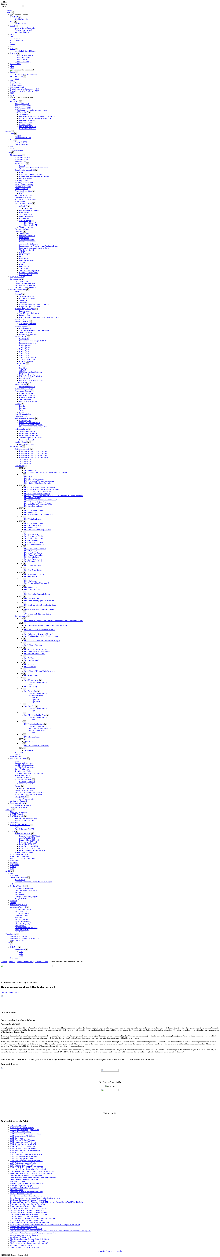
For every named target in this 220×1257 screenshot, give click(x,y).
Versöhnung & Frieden (27, 324)
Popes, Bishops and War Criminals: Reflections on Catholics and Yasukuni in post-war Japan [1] (45, 1225)
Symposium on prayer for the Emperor (24, 1235)
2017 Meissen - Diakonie (33, 645)
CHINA (22, 252)
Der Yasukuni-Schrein (18, 1181)
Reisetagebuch (20, 949)
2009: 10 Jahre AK (31, 225)
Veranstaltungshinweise (18, 905)
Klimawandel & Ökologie (24, 389)
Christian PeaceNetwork (23, 30)
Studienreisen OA (16, 150)
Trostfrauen (19, 231)
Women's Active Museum (24, 790)
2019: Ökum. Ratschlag (32, 498)
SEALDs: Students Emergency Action (33, 427)
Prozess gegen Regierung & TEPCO (32, 341)
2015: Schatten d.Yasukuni (33, 542)
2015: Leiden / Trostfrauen (33, 538)
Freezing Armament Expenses (21, 1194)
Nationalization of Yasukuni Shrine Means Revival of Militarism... (34, 1218)
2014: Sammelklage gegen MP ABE (23, 1144)
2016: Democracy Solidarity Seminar (37, 530)
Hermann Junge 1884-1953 (24, 820)
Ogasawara (23, 412)
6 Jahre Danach (24, 351)
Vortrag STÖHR (34, 702)
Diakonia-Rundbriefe (22, 57)
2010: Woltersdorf (30, 691)
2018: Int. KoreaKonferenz (33, 510)
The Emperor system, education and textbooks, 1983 (29, 1243)
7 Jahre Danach (24, 353)
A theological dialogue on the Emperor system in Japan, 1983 (32, 1171)
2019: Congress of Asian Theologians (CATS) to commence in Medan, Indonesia (53, 496)
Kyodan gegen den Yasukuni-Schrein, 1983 (26, 1206)
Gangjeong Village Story (28, 334)
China (12, 133)
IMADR (22, 166)
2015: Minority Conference (34, 544)
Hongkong (18, 136)
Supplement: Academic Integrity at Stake (34, 248)
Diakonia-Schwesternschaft (24, 55)
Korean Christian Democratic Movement (34, 176)
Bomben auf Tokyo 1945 (24, 777)
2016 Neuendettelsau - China (34, 654)
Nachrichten (14, 958)
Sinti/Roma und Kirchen (23, 204)
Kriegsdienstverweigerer (23, 191)
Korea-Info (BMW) (22, 930)
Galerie (12, 884)
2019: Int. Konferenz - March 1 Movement (39, 487)
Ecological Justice (25, 123)
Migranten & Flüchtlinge (24, 195)
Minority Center (20, 161)
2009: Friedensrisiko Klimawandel (36, 583)
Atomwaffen (19, 319)
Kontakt (13, 867)
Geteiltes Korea (20, 364)
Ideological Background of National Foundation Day (29, 1200)
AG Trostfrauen (16, 85)
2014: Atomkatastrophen (33, 559)
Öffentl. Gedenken (26, 216)
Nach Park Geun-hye (27, 374)
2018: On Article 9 (30, 512)
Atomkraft (18, 294)
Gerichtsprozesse (25, 328)
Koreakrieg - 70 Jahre (27, 782)
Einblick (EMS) (20, 926)
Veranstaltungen (25, 221)
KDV (17, 79)
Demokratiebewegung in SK (25, 170)
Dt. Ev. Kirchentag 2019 (23, 461)
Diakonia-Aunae (21, 60)
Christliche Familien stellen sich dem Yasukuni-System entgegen (33, 1177)
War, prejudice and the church (21, 1245)
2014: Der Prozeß (16, 1138)
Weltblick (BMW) (21, 919)
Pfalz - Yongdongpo (22, 281)
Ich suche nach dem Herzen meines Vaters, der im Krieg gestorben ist (35, 1198)
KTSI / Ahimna (15, 64)
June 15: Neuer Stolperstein (29, 313)
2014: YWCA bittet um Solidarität (22, 1146)
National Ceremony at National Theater (24, 1216)
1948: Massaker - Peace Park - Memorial (34, 330)
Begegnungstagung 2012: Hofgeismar (33, 455)
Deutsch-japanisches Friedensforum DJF (24, 89)
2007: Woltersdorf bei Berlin (34, 724)
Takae (21, 410)
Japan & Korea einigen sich (29, 271)
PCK (12, 47)
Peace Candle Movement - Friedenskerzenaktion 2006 (29, 1223)
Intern (12, 869)
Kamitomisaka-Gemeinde (19, 856)
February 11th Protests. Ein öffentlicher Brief (26, 1192)
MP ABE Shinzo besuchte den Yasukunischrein (27, 1210)
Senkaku (22, 408)
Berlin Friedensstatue (26, 240)
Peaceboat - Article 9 (26, 440)
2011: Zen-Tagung (30, 686)
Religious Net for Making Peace (31, 425)
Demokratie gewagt (26, 178)
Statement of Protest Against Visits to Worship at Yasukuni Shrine (33, 1233)
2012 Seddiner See (30, 676)
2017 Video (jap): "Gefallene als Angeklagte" (26, 1154)
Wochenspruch (20, 894)
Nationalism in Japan (26, 393)
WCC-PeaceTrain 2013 (27, 129)
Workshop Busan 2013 (27, 431)
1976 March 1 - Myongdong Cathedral (29, 773)
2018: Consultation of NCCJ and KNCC (38, 514)
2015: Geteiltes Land (31, 540)
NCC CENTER (16, 38)
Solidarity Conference (27, 236)
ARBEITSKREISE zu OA (20, 825)
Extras (8, 943)
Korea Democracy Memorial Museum (28, 794)
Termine (13, 903)
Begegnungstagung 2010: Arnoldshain (33, 451)
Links (12, 945)
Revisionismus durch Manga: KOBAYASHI (26, 1229)
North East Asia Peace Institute (30, 174)
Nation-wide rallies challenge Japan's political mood (29, 1214)
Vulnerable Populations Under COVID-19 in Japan (33, 882)
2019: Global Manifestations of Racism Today (40, 500)
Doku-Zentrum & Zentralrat (29, 210)
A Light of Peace (21, 899)
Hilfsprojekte (24, 339)
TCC (12, 34)
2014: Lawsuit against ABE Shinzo (23, 1142)
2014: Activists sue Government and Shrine (25, 1134)
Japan (12, 140)
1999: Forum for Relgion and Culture (37, 614)
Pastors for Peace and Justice (29, 423)
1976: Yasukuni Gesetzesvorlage (22, 1128)
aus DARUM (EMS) (22, 924)
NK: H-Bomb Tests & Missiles (30, 376)
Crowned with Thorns (23, 909)
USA (21, 264)
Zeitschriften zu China (23, 138)
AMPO (17, 292)
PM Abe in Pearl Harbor (28, 401)
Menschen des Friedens (18, 807)
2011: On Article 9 (30, 577)
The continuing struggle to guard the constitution (27, 1241)
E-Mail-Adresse (14, 992)
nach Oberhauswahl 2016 (28, 433)
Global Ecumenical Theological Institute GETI (36, 118)
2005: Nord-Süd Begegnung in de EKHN (39, 600)
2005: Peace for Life (31, 598)
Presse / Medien (20, 384)
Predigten (18, 892)
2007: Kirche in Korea (32, 590)
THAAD (22, 370)
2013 (21, 954)
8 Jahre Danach (24, 355)
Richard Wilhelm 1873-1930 (29, 836)
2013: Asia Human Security (34, 566)
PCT (12, 42)
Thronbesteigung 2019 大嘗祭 (30, 438)
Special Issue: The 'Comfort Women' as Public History (39, 246)
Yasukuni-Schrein (21, 442)
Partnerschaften (15, 279)
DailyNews (14, 947)
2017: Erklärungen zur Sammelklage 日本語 (26, 1161)
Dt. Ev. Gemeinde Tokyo (19, 854)
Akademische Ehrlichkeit (28, 244)
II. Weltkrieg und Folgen (23, 771)
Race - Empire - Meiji (22, 769)
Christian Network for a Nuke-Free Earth (34, 304)
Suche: (4, 4)
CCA (12, 68)
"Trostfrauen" (24, 114)
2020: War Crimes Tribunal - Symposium (39, 481)
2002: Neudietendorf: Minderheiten (36, 746)
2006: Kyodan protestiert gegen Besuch (24, 1130)
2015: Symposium (16, 1152)
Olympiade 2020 (21, 142)
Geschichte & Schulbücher (24, 765)
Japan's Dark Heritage (27, 799)
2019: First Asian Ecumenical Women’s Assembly (42, 489)
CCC (12, 66)
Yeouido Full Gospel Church (25, 51)
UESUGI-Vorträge (26, 361)
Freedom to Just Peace (27, 121)
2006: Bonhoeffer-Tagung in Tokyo (37, 594)
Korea (12, 146)
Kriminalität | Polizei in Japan (25, 199)
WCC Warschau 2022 (23, 108)
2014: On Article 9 (30, 551)
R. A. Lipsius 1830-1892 (28, 842)
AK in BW (23, 206)
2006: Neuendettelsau (32, 737)
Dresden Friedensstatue (27, 242)
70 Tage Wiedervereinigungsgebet (27, 896)
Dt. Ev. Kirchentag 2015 (23, 459)
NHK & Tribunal (25, 275)
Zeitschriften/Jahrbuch (18, 907)
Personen (13, 901)
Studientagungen (21, 616)
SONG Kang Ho (25, 332)
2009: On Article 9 (30, 581)
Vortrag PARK (33, 700)
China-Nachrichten (21, 915)
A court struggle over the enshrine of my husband (28, 1169)
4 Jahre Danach (24, 347)
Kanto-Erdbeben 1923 (23, 775)
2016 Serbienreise (30, 208)
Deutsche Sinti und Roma (24, 763)
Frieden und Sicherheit (18, 290)
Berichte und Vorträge (36, 695)
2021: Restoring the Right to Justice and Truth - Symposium (45, 472)
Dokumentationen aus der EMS (26, 928)
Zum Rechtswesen (21, 144)
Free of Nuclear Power (27, 127)
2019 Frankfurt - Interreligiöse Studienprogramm (41, 636)
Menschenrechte (16, 155)
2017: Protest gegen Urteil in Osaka (23, 1163)
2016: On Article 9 (30, 528)
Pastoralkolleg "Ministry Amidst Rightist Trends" (27, 1220)
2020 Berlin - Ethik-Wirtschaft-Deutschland (39, 630)
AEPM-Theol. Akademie (24, 852)
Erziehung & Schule (22, 180)
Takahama (23, 300)
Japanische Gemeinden (23, 805)
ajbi (11, 36)
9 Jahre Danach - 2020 (27, 357)
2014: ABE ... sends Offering (20, 1132)
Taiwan (12, 148)
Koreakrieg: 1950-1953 (23, 779)
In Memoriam (24, 238)
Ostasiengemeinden (17, 803)
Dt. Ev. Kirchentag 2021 (23, 463)
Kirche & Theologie (17, 886)
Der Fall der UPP (25, 378)
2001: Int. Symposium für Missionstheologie (40, 605)
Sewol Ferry (23, 368)
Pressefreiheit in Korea (23, 197)
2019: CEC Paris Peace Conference (37, 494)
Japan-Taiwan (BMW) (23, 922)
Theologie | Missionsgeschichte (26, 890)
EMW (12, 81)
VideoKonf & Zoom (17, 940)
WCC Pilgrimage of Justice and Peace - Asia (31, 110)
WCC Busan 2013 (21, 112)
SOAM (12, 99)
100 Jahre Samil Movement (24, 767)
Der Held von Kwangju (27, 788)
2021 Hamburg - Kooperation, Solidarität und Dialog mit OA (46, 625)
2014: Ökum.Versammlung (33, 555)
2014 (21, 956)
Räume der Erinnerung (18, 759)
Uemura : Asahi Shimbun (28, 273)
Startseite (9, 10)
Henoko (22, 406)
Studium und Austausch (18, 801)
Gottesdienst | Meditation (24, 888)
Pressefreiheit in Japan (27, 387)
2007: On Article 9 (30, 587)
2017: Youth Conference (32, 519)
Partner (8, 12)
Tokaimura (23, 302)
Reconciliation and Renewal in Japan (23, 1227)
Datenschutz (14, 865)
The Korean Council (26, 250)
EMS (12, 93)
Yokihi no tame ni (21, 911)
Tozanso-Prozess (21, 416)
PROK (12, 44)
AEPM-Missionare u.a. (23, 834)
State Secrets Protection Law (25, 418)
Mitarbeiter (14, 822)
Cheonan (22, 366)
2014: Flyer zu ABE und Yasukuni (22, 1140)
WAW (17, 827)
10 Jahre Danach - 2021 (28, 359)
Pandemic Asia (20, 880)
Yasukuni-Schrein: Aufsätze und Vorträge (25, 1247)
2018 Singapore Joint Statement (30, 372)
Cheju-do (18, 761)
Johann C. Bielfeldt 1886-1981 (26, 818)
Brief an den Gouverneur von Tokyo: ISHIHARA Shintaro (31, 1173)
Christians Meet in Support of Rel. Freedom (26, 1175)
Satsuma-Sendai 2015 (27, 296)
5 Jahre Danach (24, 349)
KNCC (12, 49)
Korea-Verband (15, 83)
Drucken (4, 992)
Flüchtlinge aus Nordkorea (24, 183)
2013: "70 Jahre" (30, 223)
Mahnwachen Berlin (26, 260)
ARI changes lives (16, 40)
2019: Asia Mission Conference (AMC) (38, 504)
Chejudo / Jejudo (21, 326)
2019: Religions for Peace (33, 506)
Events (17, 754)
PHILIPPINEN (24, 254)
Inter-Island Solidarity (27, 395)
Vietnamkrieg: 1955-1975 (24, 784)
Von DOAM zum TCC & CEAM (22, 858)
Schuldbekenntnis (21, 19)
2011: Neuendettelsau (31, 680)
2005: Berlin (28, 741)
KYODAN (14, 17)
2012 (21, 952)
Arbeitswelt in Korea (22, 157)
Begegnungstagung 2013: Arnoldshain (33, 453)
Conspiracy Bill (25, 421)
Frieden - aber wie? (22, 321)
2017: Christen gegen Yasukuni (21, 1158)
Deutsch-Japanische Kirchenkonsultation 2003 (27, 1183)
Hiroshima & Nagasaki (23, 382)
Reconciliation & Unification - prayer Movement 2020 (39, 317)
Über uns (9, 810)
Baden (12, 72)
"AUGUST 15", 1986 (18, 1126)
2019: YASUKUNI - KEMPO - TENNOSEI (26, 1167)
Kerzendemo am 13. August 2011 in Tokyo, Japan (28, 1204)
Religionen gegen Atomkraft (29, 307)
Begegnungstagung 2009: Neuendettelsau (34, 457)
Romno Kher (24, 218)
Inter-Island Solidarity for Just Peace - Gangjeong (37, 116)
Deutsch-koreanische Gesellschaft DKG (24, 91)
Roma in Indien (20, 201)
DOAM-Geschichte (17, 816)
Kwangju (18, 786)
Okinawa (18, 404)
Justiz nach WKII (25, 214)
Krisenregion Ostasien (23, 391)
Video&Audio (11, 934)
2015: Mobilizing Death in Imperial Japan (25, 1150)
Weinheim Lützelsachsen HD (25, 287)
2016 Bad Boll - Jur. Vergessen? (35, 649)
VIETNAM (23, 269)
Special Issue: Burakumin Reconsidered (33, 168)
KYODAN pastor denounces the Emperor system (28, 1208)
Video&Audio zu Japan (18, 936)
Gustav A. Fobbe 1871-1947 (29, 848)
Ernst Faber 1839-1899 (27, 844)
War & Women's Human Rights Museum (29, 792)
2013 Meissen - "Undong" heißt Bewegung (39, 671)
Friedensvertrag (24, 311)
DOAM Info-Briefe (22, 913)
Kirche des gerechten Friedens (26, 74)
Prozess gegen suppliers (27, 343)
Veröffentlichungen (26, 227)
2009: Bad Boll (29, 706)
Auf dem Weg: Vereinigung (25, 309)
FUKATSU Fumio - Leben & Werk (32, 850)
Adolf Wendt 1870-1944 (28, 838)
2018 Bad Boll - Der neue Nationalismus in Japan (42, 641)
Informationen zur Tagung (37, 682)
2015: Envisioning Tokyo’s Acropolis (23, 1148)
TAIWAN (22, 262)
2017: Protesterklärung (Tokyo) (21, 1165)
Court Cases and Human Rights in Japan (24, 1179)
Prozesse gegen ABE (26, 444)
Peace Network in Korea (24, 414)
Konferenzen (19, 466)
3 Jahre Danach (24, 345)
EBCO (21, 193)
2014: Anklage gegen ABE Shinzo (22, 1136)
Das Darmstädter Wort (36, 730)
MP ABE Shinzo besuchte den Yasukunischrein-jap (28, 1212)
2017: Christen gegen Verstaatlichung (23, 1156)
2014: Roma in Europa (32, 557)
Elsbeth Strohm (20, 24)
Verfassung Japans (21, 429)
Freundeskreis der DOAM (24, 829)
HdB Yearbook (20, 932)
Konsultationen (15, 756)
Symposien (19, 752)
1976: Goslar (28, 750)
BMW (12, 95)
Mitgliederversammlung (18, 812)
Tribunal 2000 (24, 234)
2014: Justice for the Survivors (35, 549)
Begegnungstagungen (22, 449)
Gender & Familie (21, 189)
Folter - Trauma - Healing (24, 185)
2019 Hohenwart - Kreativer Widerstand (38, 634)
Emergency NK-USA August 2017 (32, 380)
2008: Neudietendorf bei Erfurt (35, 715)
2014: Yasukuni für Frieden (34, 561)
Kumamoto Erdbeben (27, 298)
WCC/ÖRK (14, 101)
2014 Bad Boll (29, 665)
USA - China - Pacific (27, 397)
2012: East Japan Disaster (33, 570)
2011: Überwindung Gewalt (34, 574)
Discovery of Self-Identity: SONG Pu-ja (24, 1188)
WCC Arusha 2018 (22, 104)
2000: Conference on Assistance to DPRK (39, 609)
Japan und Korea (25, 399)
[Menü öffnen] (2, 2)
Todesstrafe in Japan (22, 229)
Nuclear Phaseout (25, 125)
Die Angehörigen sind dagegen (21, 1186)
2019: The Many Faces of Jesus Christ (38, 492)
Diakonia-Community (22, 62)
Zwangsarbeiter (20, 797)
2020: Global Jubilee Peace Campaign (37, 483)
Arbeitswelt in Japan (22, 159)
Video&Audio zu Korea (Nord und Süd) (24, 938)
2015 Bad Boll (29, 658)
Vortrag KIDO (33, 697)
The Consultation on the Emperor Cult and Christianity (30, 1239)
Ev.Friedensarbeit (16, 76)
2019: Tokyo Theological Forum (35, 502)
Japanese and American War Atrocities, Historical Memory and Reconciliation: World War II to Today (47, 1202)
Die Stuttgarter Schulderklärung (39, 728)
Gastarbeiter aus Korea (23, 187)
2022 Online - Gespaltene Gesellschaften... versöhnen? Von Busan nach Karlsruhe (53, 621)
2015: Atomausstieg (31, 534)
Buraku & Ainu (20, 163)
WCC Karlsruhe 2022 (23, 106)
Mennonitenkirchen (22, 32)
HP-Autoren (14, 875)
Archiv (8, 871)
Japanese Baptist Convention (25, 28)
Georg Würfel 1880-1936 (28, 846)
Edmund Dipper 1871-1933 (29, 840)
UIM (21, 172)
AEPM (12, 831)
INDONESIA (24, 266)
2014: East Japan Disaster (33, 553)
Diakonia (13, 53)
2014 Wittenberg (30, 667)
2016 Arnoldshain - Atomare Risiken (37, 652)
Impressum (14, 863)
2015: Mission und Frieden (33, 536)
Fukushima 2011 (21, 336)
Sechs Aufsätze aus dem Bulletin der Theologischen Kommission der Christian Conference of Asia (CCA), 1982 (50, 1231)
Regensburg (23, 258)
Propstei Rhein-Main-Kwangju (26, 283)
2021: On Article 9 (30, 470)
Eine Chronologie (16, 1190)
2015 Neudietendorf (31, 660)
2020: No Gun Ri (30, 477)
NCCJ (12, 26)
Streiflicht (18, 917)
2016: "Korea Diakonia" (33, 525)
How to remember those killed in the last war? (26, 1196)
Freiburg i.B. (24, 256)
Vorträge (31, 710)
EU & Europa (24, 212)
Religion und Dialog (17, 277)
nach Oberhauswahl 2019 (28, 435)
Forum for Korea (25, 315)
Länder (8, 131)
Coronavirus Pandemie (18, 877)
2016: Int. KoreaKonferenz (33, 523)
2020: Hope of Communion (34, 479)
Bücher (12, 873)
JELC (12, 21)
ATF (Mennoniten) (17, 87)
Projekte (8, 152)
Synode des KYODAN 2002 (20, 1237)
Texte (30, 684)
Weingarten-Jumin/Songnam (25, 285)
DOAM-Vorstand (16, 814)
